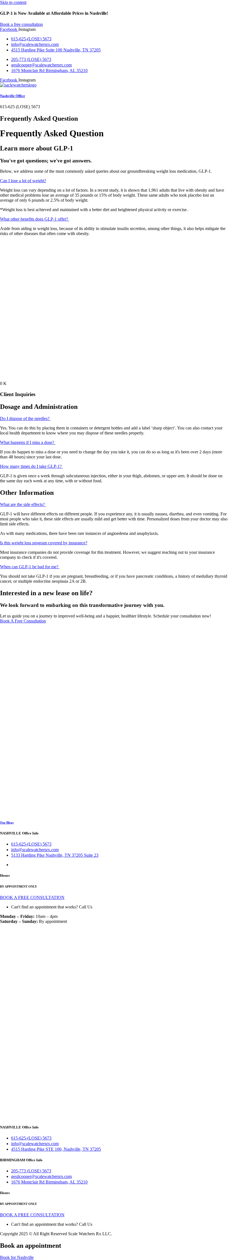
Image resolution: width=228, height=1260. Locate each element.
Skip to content (13, 2)
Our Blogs (7, 822)
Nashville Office (12, 96)
